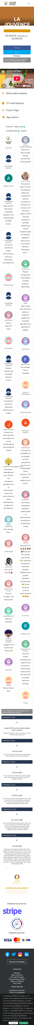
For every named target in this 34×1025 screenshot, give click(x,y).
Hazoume (8, 670)
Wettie (8, 685)
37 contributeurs (15, 103)
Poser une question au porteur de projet (17, 891)
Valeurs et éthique (17, 981)
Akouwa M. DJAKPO (25, 431)
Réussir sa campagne (17, 992)
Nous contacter (17, 975)
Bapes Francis (25, 364)
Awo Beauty (23, 888)
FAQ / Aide (17, 983)
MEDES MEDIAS (25, 412)
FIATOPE (8, 148)
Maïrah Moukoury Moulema (8, 640)
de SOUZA (25, 500)
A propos (9, 127)
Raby (25, 303)
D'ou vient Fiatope (17, 977)
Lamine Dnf (8, 567)
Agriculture (12, 117)
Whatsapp (16, 56)
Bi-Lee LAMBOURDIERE (26, 146)
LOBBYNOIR (8, 551)
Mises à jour (19, 127)
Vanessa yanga (8, 285)
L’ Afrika (25, 543)
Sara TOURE (25, 181)
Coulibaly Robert (8, 616)
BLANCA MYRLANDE (25, 393)
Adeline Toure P (8, 186)
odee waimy (8, 320)
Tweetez (17, 52)
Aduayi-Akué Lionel (8, 590)
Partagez (17, 48)
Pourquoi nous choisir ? (17, 979)
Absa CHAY (25, 269)
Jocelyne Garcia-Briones (25, 650)
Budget (24, 131)
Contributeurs (12, 131)
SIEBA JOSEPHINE (8, 525)
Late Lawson (9, 348)
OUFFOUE (25, 615)
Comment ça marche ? (17, 990)
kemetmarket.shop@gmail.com (13, 466)
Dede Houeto (25, 447)
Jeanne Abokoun (8, 429)
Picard (25, 703)
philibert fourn (25, 634)
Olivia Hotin (25, 349)
